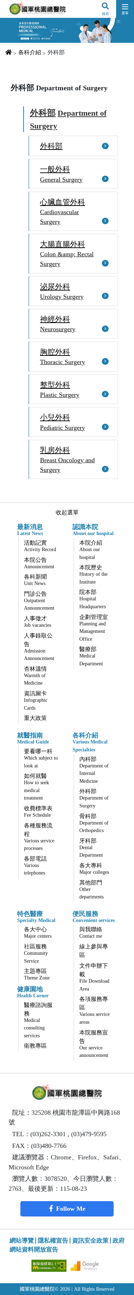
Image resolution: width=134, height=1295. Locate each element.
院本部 (92, 599)
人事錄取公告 (39, 647)
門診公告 (39, 601)
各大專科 (94, 868)
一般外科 (61, 174)
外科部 (68, 119)
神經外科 (57, 324)
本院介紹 (90, 550)
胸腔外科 (62, 357)
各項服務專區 (94, 1010)
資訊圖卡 (36, 700)
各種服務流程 (39, 836)
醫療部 (91, 656)
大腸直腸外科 (67, 253)
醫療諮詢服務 (38, 1020)
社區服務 (36, 953)
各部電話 (35, 866)
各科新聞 (35, 580)
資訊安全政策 (90, 1240)
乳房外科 (67, 459)
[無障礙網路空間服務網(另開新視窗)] (49, 1265)
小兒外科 (62, 422)
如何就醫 (36, 787)
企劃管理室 (93, 628)
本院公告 (39, 563)
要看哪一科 (41, 758)
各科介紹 (29, 52)
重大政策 (35, 718)
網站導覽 (22, 1240)
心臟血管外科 (62, 211)
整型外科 (59, 389)
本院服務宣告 (93, 1043)
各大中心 (37, 932)
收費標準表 (38, 811)
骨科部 (94, 823)
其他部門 (91, 890)
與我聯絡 (90, 932)
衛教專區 (35, 1046)
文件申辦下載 (94, 977)
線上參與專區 (93, 950)
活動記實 (40, 546)
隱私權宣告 (53, 1240)
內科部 (94, 770)
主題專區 (37, 974)
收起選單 (67, 512)
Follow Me (70, 1208)
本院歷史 (93, 574)
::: (8, 72)
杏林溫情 (35, 676)
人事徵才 (37, 621)
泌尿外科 (62, 291)
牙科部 (91, 848)
